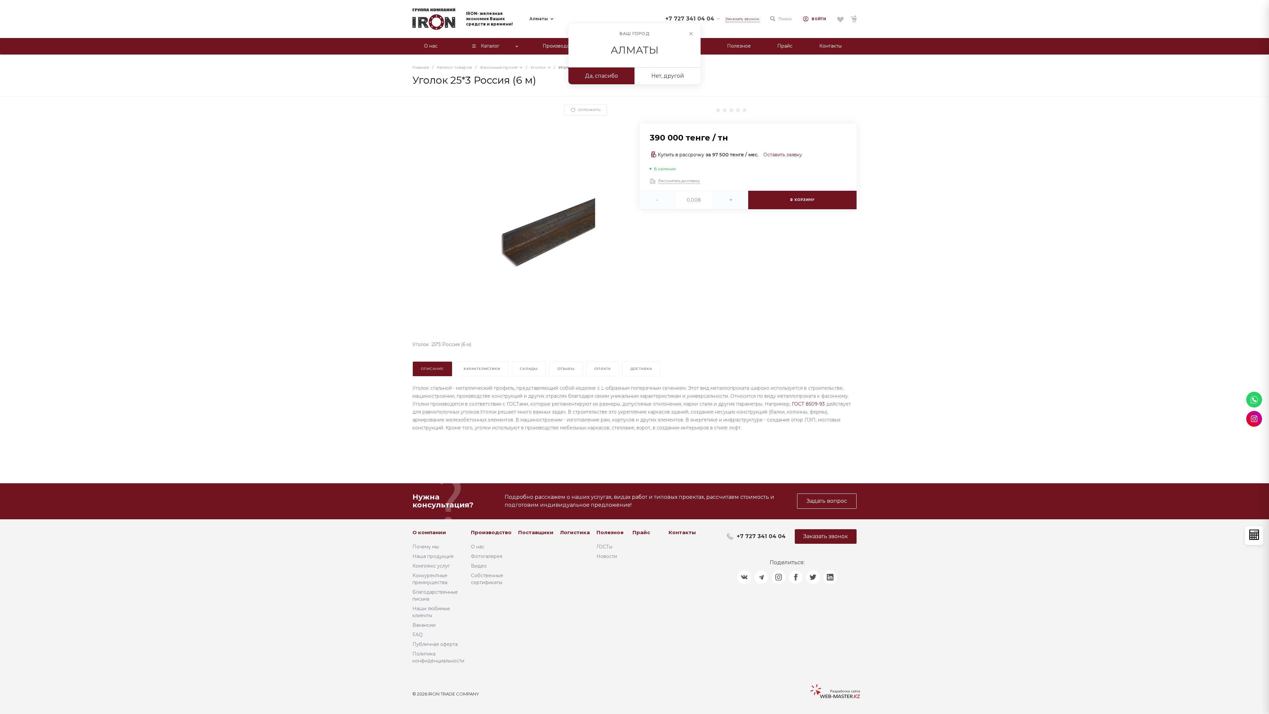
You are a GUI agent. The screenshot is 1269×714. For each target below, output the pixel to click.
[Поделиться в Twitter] (813, 577)
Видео (479, 566)
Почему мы (425, 547)
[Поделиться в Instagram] (778, 577)
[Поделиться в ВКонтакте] (744, 577)
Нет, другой (667, 76)
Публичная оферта (435, 644)
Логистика (575, 532)
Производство (491, 532)
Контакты (682, 532)
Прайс (641, 532)
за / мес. (732, 155)
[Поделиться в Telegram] (761, 577)
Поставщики (536, 532)
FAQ (417, 635)
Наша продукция (432, 556)
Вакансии (424, 625)
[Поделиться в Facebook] (795, 577)
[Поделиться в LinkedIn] (830, 577)
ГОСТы (604, 547)
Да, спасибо (601, 76)
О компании (429, 532)
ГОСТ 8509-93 (808, 404)
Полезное (610, 532)
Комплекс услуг (431, 566)
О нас (477, 547)
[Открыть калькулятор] (1254, 535)
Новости (606, 556)
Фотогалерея (486, 556)
